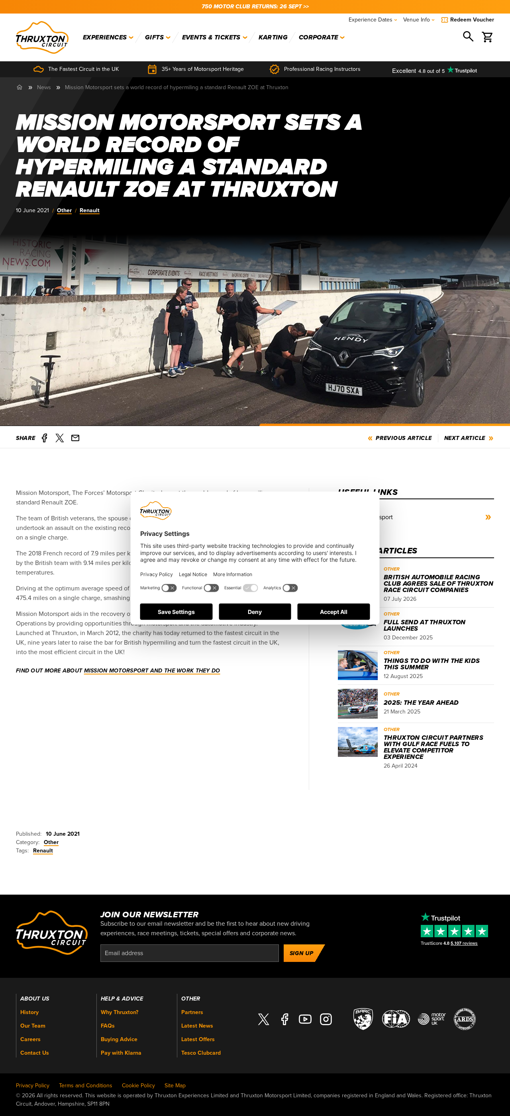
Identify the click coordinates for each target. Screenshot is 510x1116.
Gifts (154, 37)
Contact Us (34, 1053)
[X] (263, 1019)
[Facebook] (284, 1019)
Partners (192, 1012)
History (29, 1012)
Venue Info (416, 19)
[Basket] (487, 37)
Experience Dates (370, 19)
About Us (34, 999)
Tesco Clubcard (201, 1053)
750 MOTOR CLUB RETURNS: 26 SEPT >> (255, 6)
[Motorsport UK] (432, 1019)
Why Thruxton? (119, 1012)
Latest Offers (198, 1039)
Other (64, 210)
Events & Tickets (211, 37)
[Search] (469, 37)
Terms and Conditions (85, 1085)
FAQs (108, 1025)
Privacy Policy (32, 1085)
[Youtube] (305, 1019)
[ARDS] (465, 1018)
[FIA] (396, 1019)
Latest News (197, 1025)
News (44, 87)
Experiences (105, 37)
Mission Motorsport (366, 517)
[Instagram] (326, 1019)
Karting (273, 37)
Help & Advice (122, 999)
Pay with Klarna (121, 1053)
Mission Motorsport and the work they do (152, 670)
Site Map (175, 1085)
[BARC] (363, 1018)
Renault (90, 210)
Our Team (32, 1025)
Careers (30, 1039)
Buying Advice (119, 1039)
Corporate (318, 37)
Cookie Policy (138, 1085)
